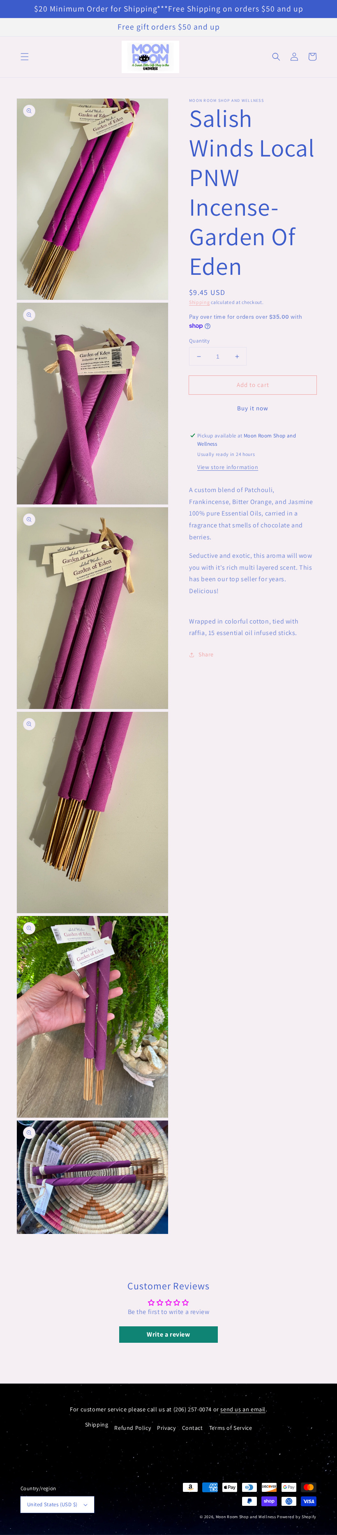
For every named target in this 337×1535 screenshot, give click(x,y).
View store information (227, 467)
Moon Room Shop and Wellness (246, 1516)
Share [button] (206, 654)
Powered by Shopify (296, 1516)
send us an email (242, 1409)
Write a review (168, 1334)
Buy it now (252, 408)
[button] (25, 57)
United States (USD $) (52, 1504)
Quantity (199, 340)
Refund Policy (132, 1427)
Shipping (199, 302)
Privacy (166, 1427)
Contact (192, 1427)
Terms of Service (230, 1427)
